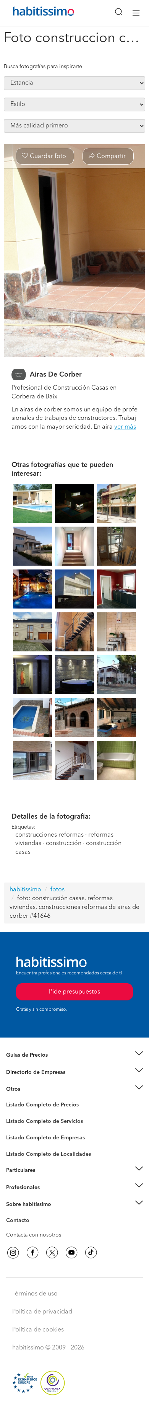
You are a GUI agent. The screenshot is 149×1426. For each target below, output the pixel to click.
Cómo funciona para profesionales (48, 1196)
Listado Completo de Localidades (48, 1154)
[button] (74, 1055)
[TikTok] (91, 1253)
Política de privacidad (42, 1312)
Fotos (12, 1113)
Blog (12, 1098)
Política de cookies (38, 1330)
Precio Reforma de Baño (35, 1064)
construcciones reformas (49, 835)
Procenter (17, 1121)
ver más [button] (125, 427)
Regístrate (18, 1187)
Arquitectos (20, 1150)
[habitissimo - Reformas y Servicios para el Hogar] (35, 13)
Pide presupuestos (74, 1413)
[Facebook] (32, 1253)
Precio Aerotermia (28, 1072)
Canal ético (20, 1221)
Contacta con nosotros (33, 1235)
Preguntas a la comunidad (37, 1106)
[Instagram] (13, 1253)
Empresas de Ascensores (36, 1081)
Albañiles (17, 1142)
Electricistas (20, 1135)
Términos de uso (35, 1294)
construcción (63, 843)
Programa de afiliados (33, 1229)
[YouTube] (71, 1253)
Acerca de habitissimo (33, 1214)
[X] (52, 1253)
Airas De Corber (56, 374)
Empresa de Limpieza (32, 1089)
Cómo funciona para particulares (46, 1179)
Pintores (16, 1127)
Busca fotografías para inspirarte (43, 66)
